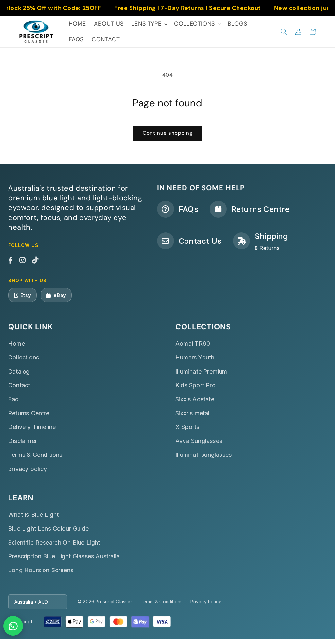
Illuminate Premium (201, 371)
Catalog (19, 371)
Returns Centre (28, 413)
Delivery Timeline (32, 426)
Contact (19, 385)
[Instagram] (22, 260)
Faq (13, 399)
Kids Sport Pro (195, 385)
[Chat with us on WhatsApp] (13, 626)
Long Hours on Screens (40, 570)
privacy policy (27, 468)
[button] (149, 23)
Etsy (25, 295)
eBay (59, 295)
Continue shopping (167, 133)
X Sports (187, 426)
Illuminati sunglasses (203, 454)
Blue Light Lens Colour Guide (48, 528)
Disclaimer (22, 440)
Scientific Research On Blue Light (54, 542)
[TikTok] (35, 260)
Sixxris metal (192, 413)
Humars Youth (194, 357)
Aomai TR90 (192, 343)
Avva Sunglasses (198, 440)
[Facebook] (10, 260)
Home (16, 343)
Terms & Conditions (35, 454)
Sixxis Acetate (194, 399)
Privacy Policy (205, 601)
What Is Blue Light (33, 514)
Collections (23, 357)
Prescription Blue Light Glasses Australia (64, 556)
